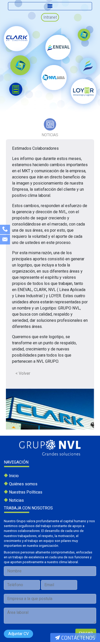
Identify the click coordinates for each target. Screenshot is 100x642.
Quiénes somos (23, 484)
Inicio (14, 475)
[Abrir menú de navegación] (50, 6)
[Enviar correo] (5, 240)
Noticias (16, 500)
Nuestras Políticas (25, 492)
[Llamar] (5, 230)
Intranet (50, 17)
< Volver (22, 373)
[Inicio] (50, 447)
